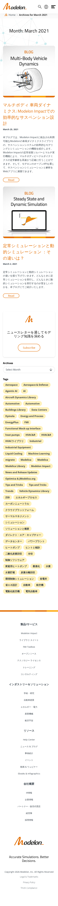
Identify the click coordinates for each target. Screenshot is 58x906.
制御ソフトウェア (14, 560)
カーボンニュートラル (17, 503)
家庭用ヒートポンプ (16, 566)
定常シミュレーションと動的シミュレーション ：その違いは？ (28, 251)
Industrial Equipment (18, 447)
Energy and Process (32, 416)
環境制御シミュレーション (19, 578)
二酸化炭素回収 (13, 553)
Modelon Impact (40, 466)
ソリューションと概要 (17, 528)
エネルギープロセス (26, 497)
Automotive (12, 403)
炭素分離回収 (28, 572)
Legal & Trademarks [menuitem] (29, 876)
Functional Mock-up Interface (22, 428)
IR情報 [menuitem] (29, 792)
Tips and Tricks (14, 484)
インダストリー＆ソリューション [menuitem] (29, 684)
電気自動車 (31, 591)
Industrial (35, 441)
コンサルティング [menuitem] (29, 674)
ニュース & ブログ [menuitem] (29, 746)
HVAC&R (30, 434)
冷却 (30, 553)
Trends (9, 491)
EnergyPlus (11, 422)
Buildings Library (15, 409)
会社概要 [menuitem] (29, 783)
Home (12, 15)
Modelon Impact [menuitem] (29, 633)
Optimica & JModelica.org (20, 478)
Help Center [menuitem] (29, 739)
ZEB (7, 497)
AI (24, 391)
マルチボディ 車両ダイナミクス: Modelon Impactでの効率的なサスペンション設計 (29, 114)
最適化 (36, 566)
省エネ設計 (11, 585)
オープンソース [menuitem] (29, 653)
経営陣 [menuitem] (29, 813)
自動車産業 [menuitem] (29, 700)
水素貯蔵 (10, 572)
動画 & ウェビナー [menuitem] (29, 766)
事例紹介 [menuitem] (29, 753)
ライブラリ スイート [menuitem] (29, 640)
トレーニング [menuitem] (29, 667)
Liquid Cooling (13, 453)
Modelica (26, 459)
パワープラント (36, 541)
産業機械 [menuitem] (29, 713)
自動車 (26, 585)
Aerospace (11, 384)
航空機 (39, 585)
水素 (48, 566)
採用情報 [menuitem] (29, 819)
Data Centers (39, 409)
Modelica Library (15, 466)
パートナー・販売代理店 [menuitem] (29, 806)
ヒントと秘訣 (33, 547)
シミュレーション (14, 522)
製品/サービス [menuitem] (29, 624)
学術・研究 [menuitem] (29, 693)
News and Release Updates (21, 472)
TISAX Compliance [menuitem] (29, 888)
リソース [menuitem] (29, 730)
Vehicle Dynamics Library (34, 491)
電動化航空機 (12, 591)
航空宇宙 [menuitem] (29, 720)
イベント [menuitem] (29, 760)
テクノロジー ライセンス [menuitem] (29, 660)
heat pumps (12, 434)
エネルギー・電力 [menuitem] (29, 706)
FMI (26, 422)
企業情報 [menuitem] (29, 799)
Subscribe (29, 347)
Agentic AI (11, 391)
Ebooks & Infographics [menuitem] (29, 773)
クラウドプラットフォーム (19, 510)
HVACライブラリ (14, 441)
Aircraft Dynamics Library (20, 397)
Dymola (10, 416)
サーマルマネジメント (17, 516)
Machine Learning (39, 453)
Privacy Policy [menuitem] (29, 882)
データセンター (13, 541)
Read (11, 180)
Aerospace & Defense (35, 384)
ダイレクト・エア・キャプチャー (23, 535)
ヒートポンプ (12, 547)
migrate (10, 459)
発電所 (43, 578)
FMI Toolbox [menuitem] (29, 646)
